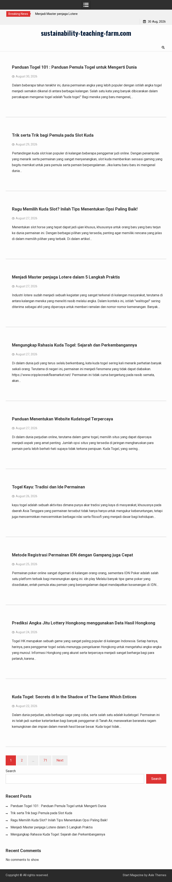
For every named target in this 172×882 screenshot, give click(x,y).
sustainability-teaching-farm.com (86, 33)
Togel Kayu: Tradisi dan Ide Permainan (48, 486)
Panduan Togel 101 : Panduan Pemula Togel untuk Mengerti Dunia (74, 67)
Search (11, 771)
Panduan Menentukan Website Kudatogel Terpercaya (62, 418)
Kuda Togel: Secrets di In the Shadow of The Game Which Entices (74, 696)
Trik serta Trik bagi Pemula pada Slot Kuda (53, 135)
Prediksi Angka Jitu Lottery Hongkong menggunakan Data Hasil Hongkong (83, 622)
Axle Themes (157, 875)
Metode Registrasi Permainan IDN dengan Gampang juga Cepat (72, 554)
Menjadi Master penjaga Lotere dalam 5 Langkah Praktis (66, 277)
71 (45, 760)
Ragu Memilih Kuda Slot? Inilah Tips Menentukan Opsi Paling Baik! (75, 209)
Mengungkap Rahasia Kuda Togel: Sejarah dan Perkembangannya (74, 345)
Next (59, 760)
